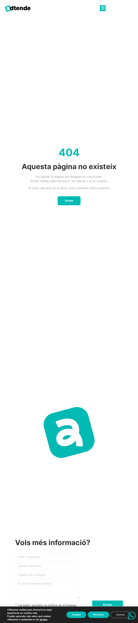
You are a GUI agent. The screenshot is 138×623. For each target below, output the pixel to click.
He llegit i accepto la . (47, 605)
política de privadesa (61, 605)
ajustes (43, 619)
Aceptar (76, 614)
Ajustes (120, 614)
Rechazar (98, 614)
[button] (103, 8)
